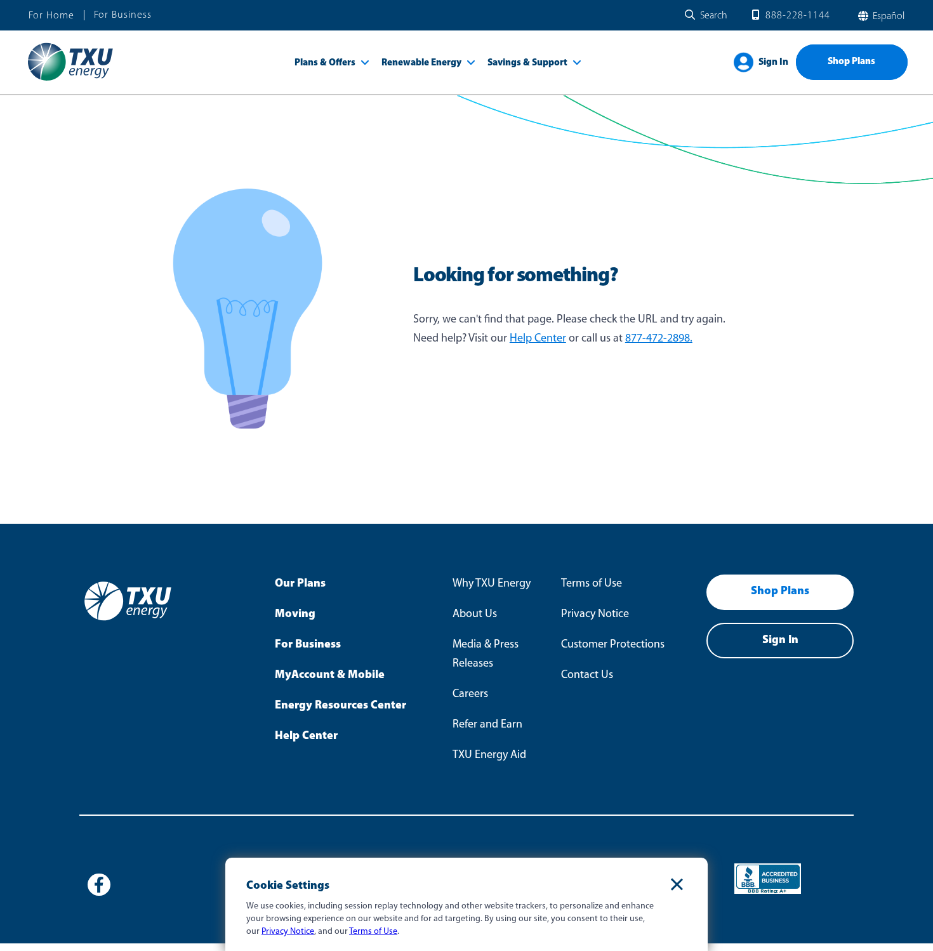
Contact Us (587, 675)
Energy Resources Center (340, 706)
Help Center (538, 339)
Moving (295, 614)
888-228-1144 (797, 16)
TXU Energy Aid (489, 755)
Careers (470, 694)
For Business (123, 15)
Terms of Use (591, 584)
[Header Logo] (69, 80)
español (887, 16)
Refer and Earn (487, 725)
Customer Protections (613, 645)
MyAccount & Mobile (330, 675)
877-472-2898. (658, 339)
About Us (475, 614)
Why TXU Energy (492, 584)
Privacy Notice (595, 614)
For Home (51, 16)
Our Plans (300, 584)
